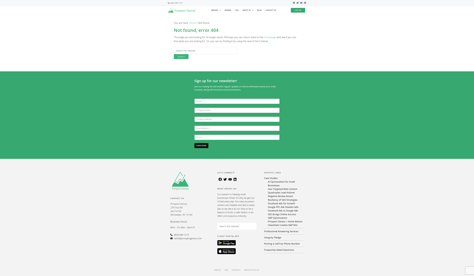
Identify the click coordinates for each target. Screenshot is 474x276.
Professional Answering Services (281, 231)
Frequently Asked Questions (279, 249)
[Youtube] (301, 3)
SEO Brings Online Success (282, 214)
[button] (216, 10)
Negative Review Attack (280, 196)
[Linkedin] (305, 3)
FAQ (237, 10)
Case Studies (271, 178)
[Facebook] (294, 3)
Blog (259, 10)
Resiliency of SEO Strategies (282, 199)
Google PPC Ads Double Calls (283, 207)
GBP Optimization (277, 217)
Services (214, 10)
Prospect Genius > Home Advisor (285, 221)
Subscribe (201, 145)
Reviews (228, 10)
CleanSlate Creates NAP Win (282, 225)
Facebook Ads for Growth (281, 203)
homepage (270, 37)
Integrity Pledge (272, 237)
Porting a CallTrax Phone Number (282, 243)
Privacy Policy (252, 270)
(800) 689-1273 (176, 3)
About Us (247, 10)
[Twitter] (297, 3)
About (218, 270)
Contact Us (271, 10)
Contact (236, 270)
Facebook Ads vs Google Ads (283, 210)
